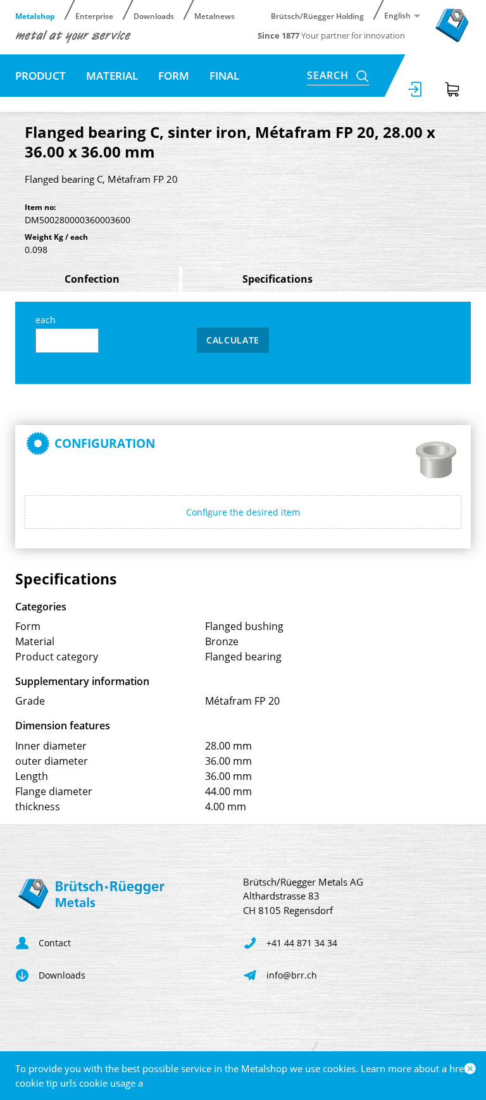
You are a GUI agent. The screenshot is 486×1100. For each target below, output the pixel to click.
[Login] (415, 89)
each (45, 320)
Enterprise (94, 15)
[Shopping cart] (452, 89)
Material (112, 75)
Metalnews (214, 15)
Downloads (154, 15)
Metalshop (35, 15)
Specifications (277, 279)
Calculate (232, 340)
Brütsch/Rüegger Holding (317, 15)
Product (40, 75)
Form (173, 75)
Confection (92, 279)
